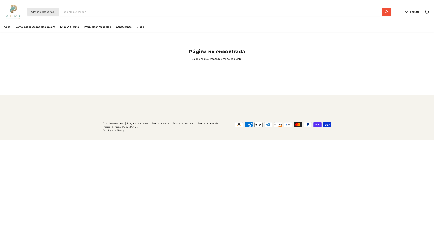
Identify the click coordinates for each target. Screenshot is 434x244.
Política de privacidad (208, 123)
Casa (7, 27)
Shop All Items (69, 27)
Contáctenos (124, 27)
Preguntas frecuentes (97, 27)
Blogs (140, 27)
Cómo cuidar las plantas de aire (35, 27)
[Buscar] (386, 12)
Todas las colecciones (113, 123)
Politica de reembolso (183, 123)
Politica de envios (160, 123)
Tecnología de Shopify (113, 130)
